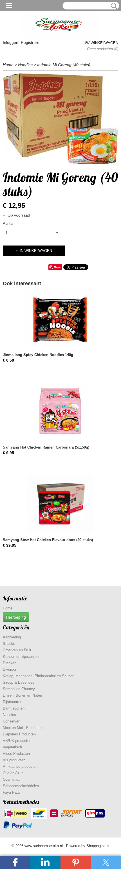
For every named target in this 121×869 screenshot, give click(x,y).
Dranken (9, 663)
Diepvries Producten (19, 734)
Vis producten (14, 760)
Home (8, 64)
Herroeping (16, 617)
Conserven (11, 721)
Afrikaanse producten (20, 766)
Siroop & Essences (18, 682)
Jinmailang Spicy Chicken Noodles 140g (38, 355)
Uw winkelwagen (101, 43)
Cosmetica (11, 779)
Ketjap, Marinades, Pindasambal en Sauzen (38, 676)
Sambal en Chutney (19, 689)
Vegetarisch (12, 747)
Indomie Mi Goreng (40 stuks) (63, 64)
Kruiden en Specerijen (21, 656)
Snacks (9, 643)
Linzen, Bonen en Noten (22, 695)
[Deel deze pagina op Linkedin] (45, 862)
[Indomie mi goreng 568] (60, 119)
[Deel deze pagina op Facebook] (15, 862)
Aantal (8, 223)
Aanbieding (12, 637)
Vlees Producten (16, 753)
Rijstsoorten (12, 702)
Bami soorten (13, 708)
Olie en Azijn (13, 773)
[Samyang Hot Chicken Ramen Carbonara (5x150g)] (60, 411)
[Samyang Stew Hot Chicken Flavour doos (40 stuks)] (60, 504)
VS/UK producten (17, 741)
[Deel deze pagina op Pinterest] (75, 862)
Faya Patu (11, 792)
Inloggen (10, 42)
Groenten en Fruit (17, 650)
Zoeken (113, 6)
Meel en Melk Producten (22, 728)
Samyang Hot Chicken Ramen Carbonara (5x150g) (46, 447)
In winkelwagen (36, 251)
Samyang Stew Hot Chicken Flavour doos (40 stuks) (48, 540)
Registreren (31, 42)
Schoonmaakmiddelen (21, 786)
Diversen (10, 669)
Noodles (25, 64)
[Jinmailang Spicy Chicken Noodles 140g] (60, 319)
